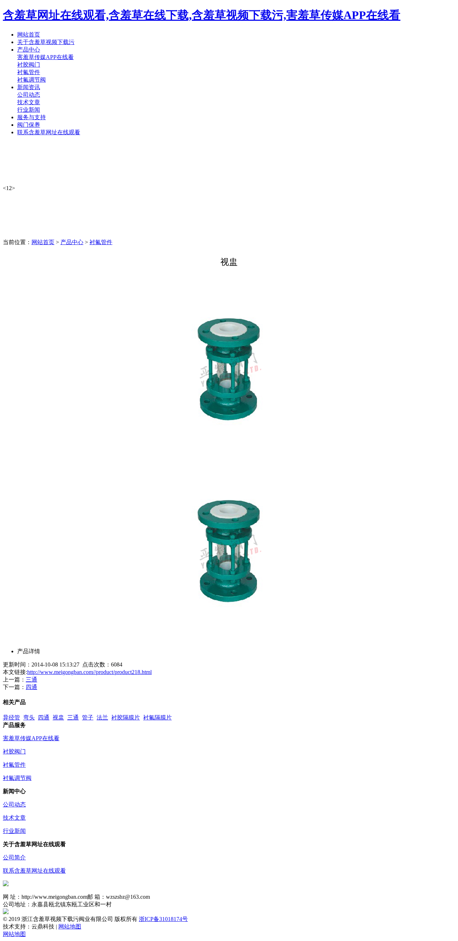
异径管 (11, 717)
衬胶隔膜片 (125, 717)
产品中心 (71, 242)
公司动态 (28, 95)
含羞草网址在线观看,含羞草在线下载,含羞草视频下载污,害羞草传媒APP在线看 (201, 15)
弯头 (29, 717)
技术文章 (28, 102)
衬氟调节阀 (31, 80)
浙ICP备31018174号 (163, 919)
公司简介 (14, 857)
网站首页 (42, 242)
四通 (31, 687)
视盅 (58, 717)
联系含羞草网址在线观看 (34, 871)
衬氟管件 (28, 72)
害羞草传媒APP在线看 (45, 57)
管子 (87, 717)
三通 (31, 679)
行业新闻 (28, 110)
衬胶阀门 (28, 65)
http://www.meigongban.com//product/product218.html (89, 672)
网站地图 (69, 926)
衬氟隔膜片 (157, 717)
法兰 (102, 717)
